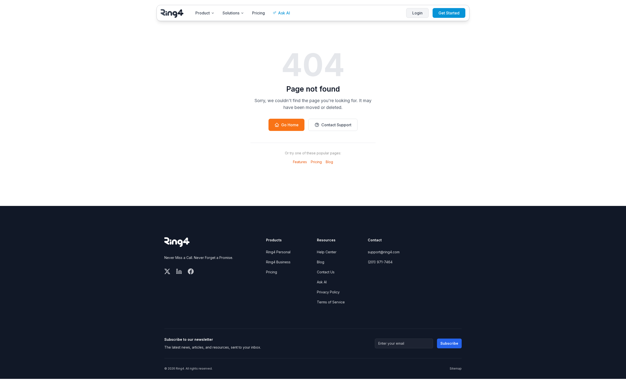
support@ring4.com (384, 252)
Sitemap (456, 368)
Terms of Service (331, 302)
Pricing (258, 13)
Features (300, 162)
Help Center (326, 252)
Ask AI (284, 13)
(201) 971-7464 (380, 262)
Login (417, 13)
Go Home (290, 124)
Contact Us (326, 272)
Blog (329, 162)
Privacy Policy (328, 292)
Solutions (231, 13)
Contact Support (336, 124)
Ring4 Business (278, 262)
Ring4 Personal (278, 252)
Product (202, 13)
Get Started (448, 13)
